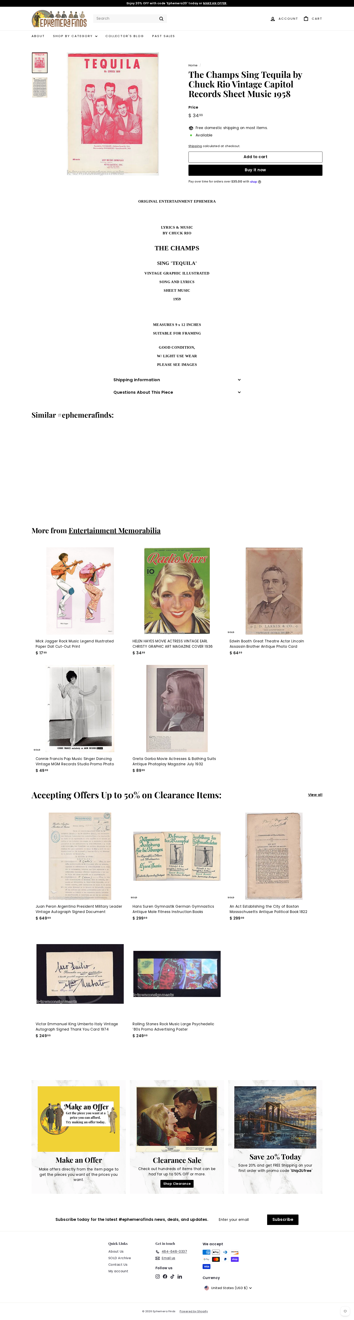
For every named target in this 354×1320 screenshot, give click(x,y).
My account (118, 1271)
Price (193, 107)
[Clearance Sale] (177, 1119)
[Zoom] (113, 114)
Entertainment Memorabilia (115, 530)
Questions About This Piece (143, 392)
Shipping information (136, 380)
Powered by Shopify (194, 1311)
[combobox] (130, 18)
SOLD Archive (119, 1258)
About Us (116, 1251)
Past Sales (163, 36)
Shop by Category (73, 36)
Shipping (195, 146)
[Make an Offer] (79, 1119)
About (38, 36)
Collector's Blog (125, 36)
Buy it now (255, 170)
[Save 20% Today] (275, 1117)
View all (315, 794)
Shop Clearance (177, 1184)
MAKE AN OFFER (215, 3)
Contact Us (117, 1264)
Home (193, 65)
